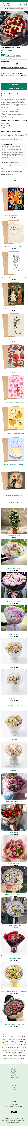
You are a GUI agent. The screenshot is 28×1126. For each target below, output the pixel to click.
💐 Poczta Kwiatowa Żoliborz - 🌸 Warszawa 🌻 (14, 1060)
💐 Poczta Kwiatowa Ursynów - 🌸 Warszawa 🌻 (14, 1050)
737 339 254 (15, 1104)
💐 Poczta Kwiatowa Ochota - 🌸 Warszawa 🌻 (14, 1041)
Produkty (14, 1085)
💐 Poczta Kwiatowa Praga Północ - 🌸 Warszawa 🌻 (14, 1042)
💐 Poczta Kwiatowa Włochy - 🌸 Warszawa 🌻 (14, 1056)
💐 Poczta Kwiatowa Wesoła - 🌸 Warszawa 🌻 (14, 1053)
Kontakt (14, 1089)
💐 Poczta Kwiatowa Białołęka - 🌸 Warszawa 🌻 (14, 1036)
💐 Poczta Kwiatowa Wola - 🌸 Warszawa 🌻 (14, 1058)
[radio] (3, 55)
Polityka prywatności (14, 1097)
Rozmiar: (4, 53)
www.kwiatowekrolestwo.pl (20, 120)
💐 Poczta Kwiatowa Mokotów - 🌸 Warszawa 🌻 (14, 1039)
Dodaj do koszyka (14, 84)
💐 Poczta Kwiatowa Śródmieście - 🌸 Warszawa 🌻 (14, 1047)
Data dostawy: (5, 61)
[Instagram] (15, 1112)
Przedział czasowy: (12, 67)
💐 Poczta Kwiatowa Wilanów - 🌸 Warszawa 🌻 (14, 1055)
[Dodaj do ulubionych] (24, 187)
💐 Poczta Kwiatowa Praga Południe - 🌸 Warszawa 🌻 (14, 1044)
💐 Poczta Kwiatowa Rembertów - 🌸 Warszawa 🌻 (14, 1045)
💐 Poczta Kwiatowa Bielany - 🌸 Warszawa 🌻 (14, 1038)
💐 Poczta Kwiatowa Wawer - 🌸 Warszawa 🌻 (14, 1052)
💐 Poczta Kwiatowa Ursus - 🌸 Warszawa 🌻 (14, 1049)
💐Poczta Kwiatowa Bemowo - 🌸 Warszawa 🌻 (14, 1034)
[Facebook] (12, 1112)
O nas (14, 1087)
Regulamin (14, 1099)
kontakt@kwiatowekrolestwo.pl (15, 1106)
